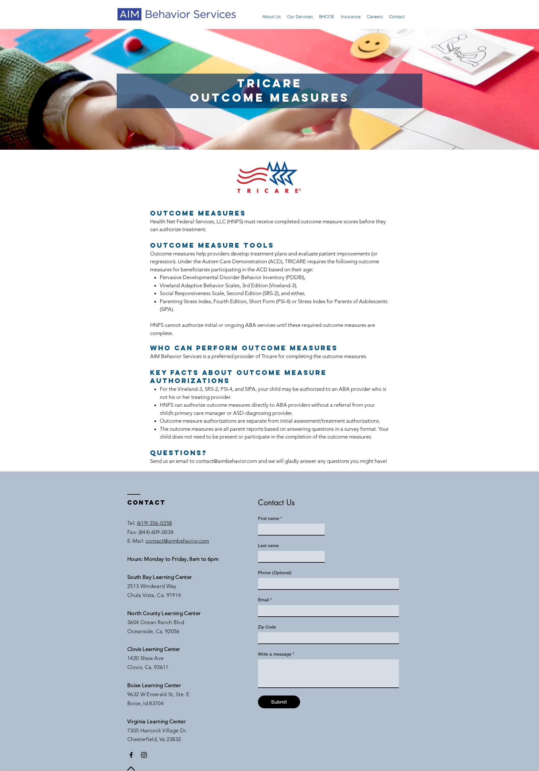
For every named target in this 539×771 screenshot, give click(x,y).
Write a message (276, 654)
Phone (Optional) (275, 572)
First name (270, 518)
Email (265, 599)
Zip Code (267, 626)
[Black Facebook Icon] (131, 755)
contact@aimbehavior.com (226, 461)
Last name (268, 545)
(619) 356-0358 (154, 523)
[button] (271, 16)
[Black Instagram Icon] (144, 755)
